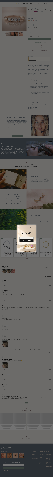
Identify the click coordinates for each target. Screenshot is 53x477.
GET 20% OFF (26, 240)
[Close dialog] (34, 226)
